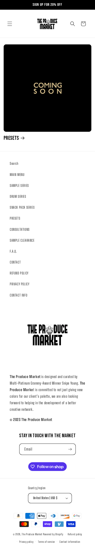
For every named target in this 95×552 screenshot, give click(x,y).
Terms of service (46, 541)
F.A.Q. (13, 251)
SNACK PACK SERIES (22, 207)
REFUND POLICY (19, 273)
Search (14, 163)
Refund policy (75, 534)
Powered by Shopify (53, 534)
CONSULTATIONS (20, 229)
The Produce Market (32, 534)
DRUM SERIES (18, 196)
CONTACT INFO (18, 295)
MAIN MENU (17, 175)
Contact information (69, 541)
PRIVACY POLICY (19, 284)
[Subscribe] (70, 449)
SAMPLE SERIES (19, 185)
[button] (9, 23)
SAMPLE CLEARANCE (22, 240)
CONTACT (15, 262)
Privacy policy (26, 541)
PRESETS (11, 138)
